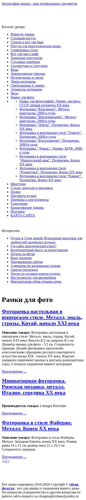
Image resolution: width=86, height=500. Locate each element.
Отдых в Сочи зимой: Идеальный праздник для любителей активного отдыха (46, 240)
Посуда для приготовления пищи (36, 46)
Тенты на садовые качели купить (35, 273)
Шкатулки (18, 184)
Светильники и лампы (28, 85)
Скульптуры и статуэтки (29, 66)
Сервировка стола (24, 50)
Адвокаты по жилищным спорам (35, 266)
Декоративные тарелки (28, 73)
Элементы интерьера (26, 89)
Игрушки (18, 211)
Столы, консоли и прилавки (32, 188)
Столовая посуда (23, 38)
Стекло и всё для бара (27, 42)
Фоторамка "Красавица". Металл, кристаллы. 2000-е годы (44, 111)
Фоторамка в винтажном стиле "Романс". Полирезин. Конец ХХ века (50, 178)
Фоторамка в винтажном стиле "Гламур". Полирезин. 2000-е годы (50, 135)
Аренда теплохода (24, 270)
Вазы (14, 70)
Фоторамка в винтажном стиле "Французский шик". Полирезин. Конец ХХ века (49, 160)
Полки (16, 192)
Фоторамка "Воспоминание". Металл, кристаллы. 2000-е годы (48, 119)
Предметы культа (23, 196)
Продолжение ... (14, 371)
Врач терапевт (21, 258)
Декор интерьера (23, 81)
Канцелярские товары (27, 207)
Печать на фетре (23, 254)
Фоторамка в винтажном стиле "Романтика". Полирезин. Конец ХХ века (50, 170)
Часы (14, 93)
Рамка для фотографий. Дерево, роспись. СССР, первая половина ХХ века (50, 103)
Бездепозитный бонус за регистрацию (39, 250)
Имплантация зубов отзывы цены (36, 281)
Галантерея (19, 203)
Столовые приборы (25, 62)
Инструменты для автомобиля (33, 277)
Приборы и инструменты (30, 200)
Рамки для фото (22, 97)
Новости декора (22, 34)
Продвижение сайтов (27, 262)
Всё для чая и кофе (25, 54)
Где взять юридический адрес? (33, 246)
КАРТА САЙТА (23, 215)
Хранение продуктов (26, 58)
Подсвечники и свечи (27, 77)
